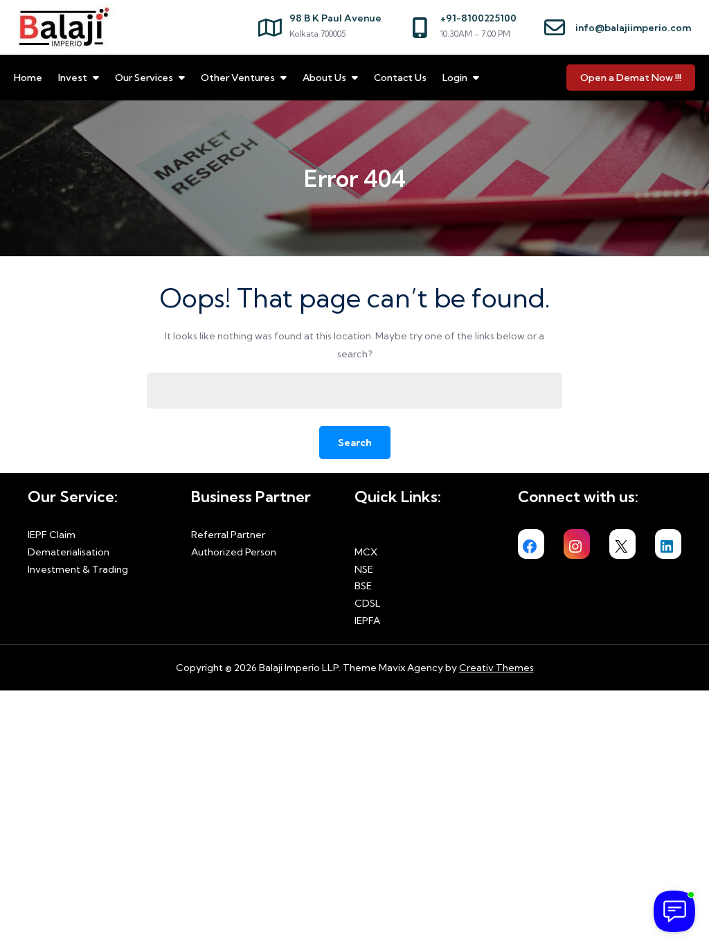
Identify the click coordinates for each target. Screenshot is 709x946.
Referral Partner (228, 534)
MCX (365, 552)
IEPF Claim (51, 534)
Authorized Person (233, 552)
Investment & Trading (78, 569)
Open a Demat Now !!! (630, 77)
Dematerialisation (68, 552)
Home (28, 77)
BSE (363, 586)
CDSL (367, 603)
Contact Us (400, 77)
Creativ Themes (496, 667)
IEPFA (367, 620)
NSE (363, 569)
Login (454, 77)
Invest (72, 77)
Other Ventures (238, 77)
